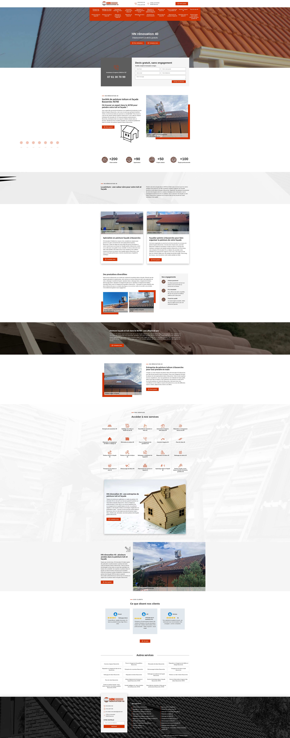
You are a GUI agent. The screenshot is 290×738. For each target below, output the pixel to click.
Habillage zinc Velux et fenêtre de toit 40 (107, 10)
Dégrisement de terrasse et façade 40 (172, 15)
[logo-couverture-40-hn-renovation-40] (110, 5)
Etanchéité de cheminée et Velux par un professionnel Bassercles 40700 (156, 686)
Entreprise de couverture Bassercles (134, 669)
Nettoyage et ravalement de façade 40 (117, 16)
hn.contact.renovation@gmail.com (114, 711)
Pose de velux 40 (194, 9)
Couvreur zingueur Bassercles (111, 664)
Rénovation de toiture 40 (161, 10)
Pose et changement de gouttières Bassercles (133, 664)
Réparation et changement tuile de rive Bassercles (111, 669)
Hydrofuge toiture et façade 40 (183, 15)
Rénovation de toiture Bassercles (156, 664)
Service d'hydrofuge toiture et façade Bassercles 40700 (156, 680)
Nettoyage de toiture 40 (139, 15)
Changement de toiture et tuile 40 (150, 15)
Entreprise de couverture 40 (96, 10)
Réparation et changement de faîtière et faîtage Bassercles (178, 664)
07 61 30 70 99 (141, 4)
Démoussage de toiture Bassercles (156, 669)
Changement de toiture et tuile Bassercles (178, 669)
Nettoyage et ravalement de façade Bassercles (156, 674)
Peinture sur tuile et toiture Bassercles (178, 674)
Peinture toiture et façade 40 (96, 15)
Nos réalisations (138, 43)
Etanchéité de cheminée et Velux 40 (117, 11)
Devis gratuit (182, 3)
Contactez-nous (154, 43)
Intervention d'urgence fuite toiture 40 (128, 11)
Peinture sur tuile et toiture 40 (106, 15)
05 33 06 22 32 (141, 2)
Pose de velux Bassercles (111, 680)
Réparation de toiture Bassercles (134, 674)
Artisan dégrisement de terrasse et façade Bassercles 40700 (133, 680)
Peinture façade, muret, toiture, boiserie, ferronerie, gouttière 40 (194, 16)
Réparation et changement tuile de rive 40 (139, 11)
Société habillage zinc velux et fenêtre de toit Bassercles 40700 (134, 686)
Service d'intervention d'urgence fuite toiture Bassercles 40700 (178, 680)
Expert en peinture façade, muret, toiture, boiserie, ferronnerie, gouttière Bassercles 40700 (111, 686)
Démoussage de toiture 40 (161, 15)
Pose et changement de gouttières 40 (172, 10)
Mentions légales (183, 735)
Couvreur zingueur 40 (183, 10)
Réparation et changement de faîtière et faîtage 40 (150, 11)
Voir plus (146, 641)
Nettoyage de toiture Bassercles (111, 674)
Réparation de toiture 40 (128, 15)
